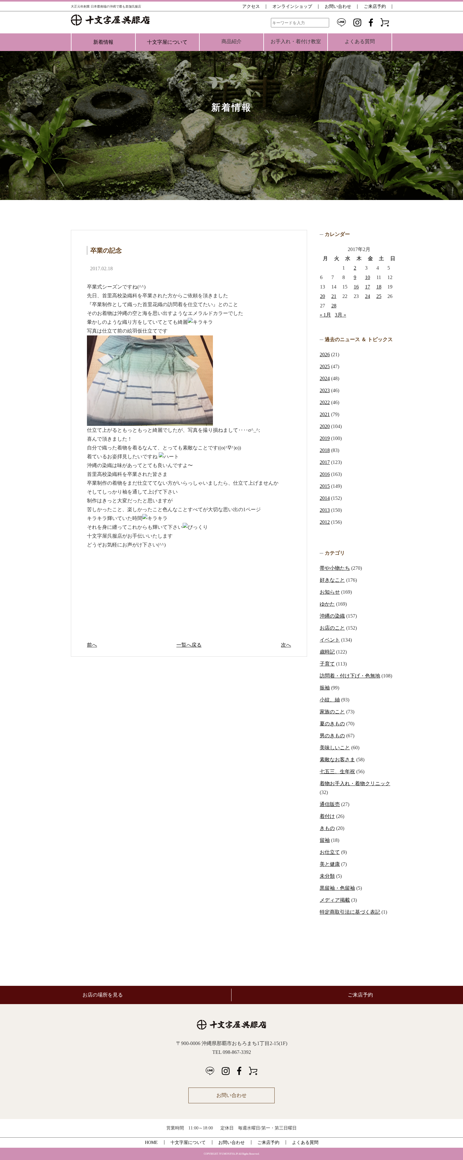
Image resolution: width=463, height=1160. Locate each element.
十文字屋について (167, 42)
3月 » (340, 314)
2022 (325, 402)
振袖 (325, 687)
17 (367, 286)
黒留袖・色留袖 (337, 888)
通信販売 (330, 804)
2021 (325, 414)
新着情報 (103, 42)
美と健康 (330, 864)
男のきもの (332, 735)
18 (378, 286)
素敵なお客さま (337, 759)
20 (322, 296)
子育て (327, 663)
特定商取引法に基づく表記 (350, 912)
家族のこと (332, 711)
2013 (325, 510)
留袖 (325, 840)
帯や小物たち (335, 568)
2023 (325, 390)
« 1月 (325, 314)
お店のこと (332, 628)
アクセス (251, 6)
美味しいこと (335, 747)
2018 (325, 450)
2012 (325, 522)
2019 (325, 438)
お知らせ (330, 592)
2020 (325, 426)
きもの (327, 828)
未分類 (327, 876)
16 (356, 286)
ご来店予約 (375, 6)
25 (378, 296)
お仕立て (330, 852)
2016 (325, 474)
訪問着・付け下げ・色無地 (350, 675)
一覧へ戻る (189, 645)
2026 (325, 354)
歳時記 (327, 651)
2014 (325, 498)
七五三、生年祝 (337, 771)
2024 (325, 378)
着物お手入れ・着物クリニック (355, 783)
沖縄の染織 (332, 616)
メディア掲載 (335, 900)
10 (367, 277)
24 (367, 296)
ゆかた (327, 604)
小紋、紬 (330, 699)
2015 (325, 486)
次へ (286, 645)
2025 (325, 366)
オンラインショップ (292, 6)
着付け (327, 816)
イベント (330, 640)
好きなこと (332, 580)
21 (333, 296)
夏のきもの (332, 723)
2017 (325, 462)
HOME (151, 1142)
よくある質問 (305, 1142)
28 (333, 305)
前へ (92, 645)
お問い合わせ (338, 6)
